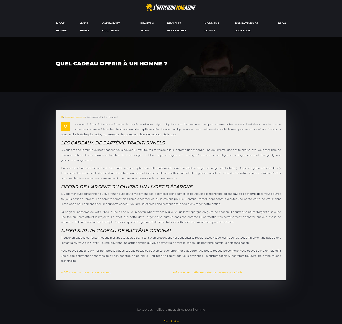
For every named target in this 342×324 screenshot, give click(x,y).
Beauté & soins (147, 27)
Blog (282, 23)
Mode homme (61, 27)
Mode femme (84, 27)
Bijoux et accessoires (176, 27)
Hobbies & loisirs (211, 27)
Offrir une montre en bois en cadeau (87, 272)
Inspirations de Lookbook (246, 27)
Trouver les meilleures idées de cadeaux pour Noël (209, 272)
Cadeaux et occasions (111, 27)
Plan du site (171, 321)
